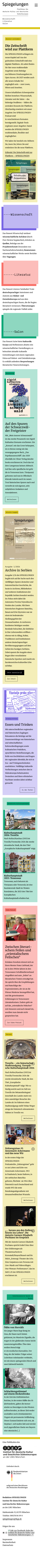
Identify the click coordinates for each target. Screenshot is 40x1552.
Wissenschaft (9, 19)
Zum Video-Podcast (14, 1023)
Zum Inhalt (11, 679)
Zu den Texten (27, 790)
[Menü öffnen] (36, 5)
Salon (5, 23)
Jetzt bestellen (13, 673)
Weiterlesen (11, 499)
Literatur (7, 21)
